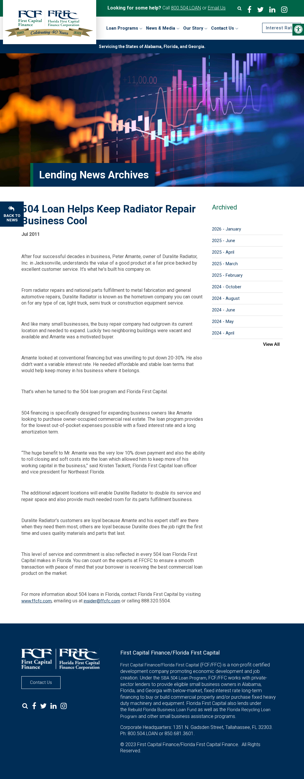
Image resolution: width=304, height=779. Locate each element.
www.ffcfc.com (36, 601)
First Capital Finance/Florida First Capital (159, 665)
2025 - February (227, 275)
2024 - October (226, 286)
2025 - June (223, 240)
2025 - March (225, 263)
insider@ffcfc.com (102, 601)
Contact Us (41, 682)
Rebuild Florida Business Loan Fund (162, 709)
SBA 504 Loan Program (183, 678)
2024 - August (226, 298)
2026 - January (226, 229)
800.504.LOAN (186, 8)
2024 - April (223, 333)
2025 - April (223, 252)
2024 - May (223, 321)
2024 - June (223, 310)
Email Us (217, 8)
